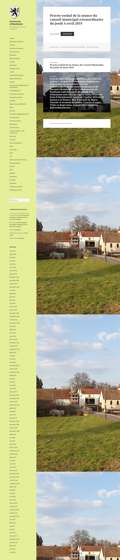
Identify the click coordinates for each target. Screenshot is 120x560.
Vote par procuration (16, 187)
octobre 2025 (13, 284)
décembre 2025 (14, 277)
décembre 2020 (14, 421)
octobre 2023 (13, 346)
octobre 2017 (13, 513)
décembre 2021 (14, 395)
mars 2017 (12, 533)
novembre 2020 (14, 424)
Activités (12, 45)
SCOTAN (12, 166)
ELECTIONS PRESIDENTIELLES (19, 114)
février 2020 (13, 447)
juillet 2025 (12, 293)
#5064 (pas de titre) (15, 190)
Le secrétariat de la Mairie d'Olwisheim (73, 47)
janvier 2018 (13, 506)
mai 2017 (12, 529)
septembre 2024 (14, 323)
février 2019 (13, 470)
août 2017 (12, 519)
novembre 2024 (14, 316)
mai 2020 (12, 441)
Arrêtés (11, 72)
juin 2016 (12, 549)
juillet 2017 (12, 523)
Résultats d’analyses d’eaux (17, 160)
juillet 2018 (12, 487)
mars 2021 (12, 415)
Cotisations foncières (15, 97)
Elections (12, 111)
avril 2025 (12, 303)
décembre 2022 (14, 366)
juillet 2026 (12, 254)
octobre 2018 (13, 480)
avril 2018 (12, 497)
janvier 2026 (13, 274)
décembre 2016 (14, 539)
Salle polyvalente (14, 163)
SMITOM (12, 173)
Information (13, 124)
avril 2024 (12, 333)
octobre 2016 (13, 542)
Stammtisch (13, 176)
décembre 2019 (14, 451)
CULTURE (12, 101)
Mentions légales (14, 58)
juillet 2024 (12, 329)
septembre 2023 (14, 349)
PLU (10, 156)
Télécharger (67, 34)
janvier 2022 (13, 392)
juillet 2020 (12, 434)
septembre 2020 (14, 431)
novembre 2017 (14, 510)
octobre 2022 (13, 369)
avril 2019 (12, 464)
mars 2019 (12, 467)
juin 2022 (12, 379)
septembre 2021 (14, 405)
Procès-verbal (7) (55, 34)
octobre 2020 (13, 428)
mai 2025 (12, 300)
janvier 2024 (13, 339)
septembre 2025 (14, 287)
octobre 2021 (13, 402)
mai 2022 (12, 382)
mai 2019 (12, 460)
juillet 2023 (12, 352)
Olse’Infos (12, 140)
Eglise (11, 107)
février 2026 (13, 271)
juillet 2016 (12, 546)
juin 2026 (12, 257)
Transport (12, 180)
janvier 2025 (13, 310)
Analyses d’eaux (14, 68)
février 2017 (13, 536)
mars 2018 (12, 500)
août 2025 (12, 290)
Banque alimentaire (15, 79)
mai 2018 (12, 493)
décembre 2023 (14, 343)
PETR (11, 153)
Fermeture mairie (15, 121)
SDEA (11, 170)
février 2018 (13, 503)
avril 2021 (12, 411)
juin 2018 (12, 490)
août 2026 (12, 251)
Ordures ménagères (15, 143)
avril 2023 (12, 359)
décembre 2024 (14, 313)
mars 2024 (12, 336)
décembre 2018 (14, 474)
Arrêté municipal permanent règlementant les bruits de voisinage (19, 217)
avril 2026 (12, 264)
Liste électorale (14, 127)
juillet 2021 (12, 408)
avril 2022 (12, 385)
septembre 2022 (14, 372)
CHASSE (12, 82)
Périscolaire (13, 150)
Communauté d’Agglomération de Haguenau (19, 86)
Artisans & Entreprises (16, 48)
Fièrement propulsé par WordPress (61, 123)
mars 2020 (12, 444)
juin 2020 (12, 438)
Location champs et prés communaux (17, 132)
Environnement (14, 52)
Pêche (11, 146)
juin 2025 (12, 297)
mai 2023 (12, 356)
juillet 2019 (12, 457)
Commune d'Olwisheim (16, 22)
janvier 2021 (13, 418)
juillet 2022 (12, 375)
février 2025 (13, 307)
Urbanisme (12, 55)
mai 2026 (12, 261)
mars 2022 (12, 388)
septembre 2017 (14, 516)
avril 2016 (12, 552)
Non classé (12, 136)
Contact (11, 38)
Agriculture (13, 65)
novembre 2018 (14, 477)
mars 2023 (12, 362)
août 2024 (12, 326)
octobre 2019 (13, 454)
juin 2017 (12, 526)
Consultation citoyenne (16, 94)
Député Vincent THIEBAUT (17, 104)
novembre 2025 (14, 280)
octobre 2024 (13, 320)
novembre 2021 (14, 398)
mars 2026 (12, 267)
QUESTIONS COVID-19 (16, 42)
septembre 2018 (14, 483)
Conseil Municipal (15, 91)
